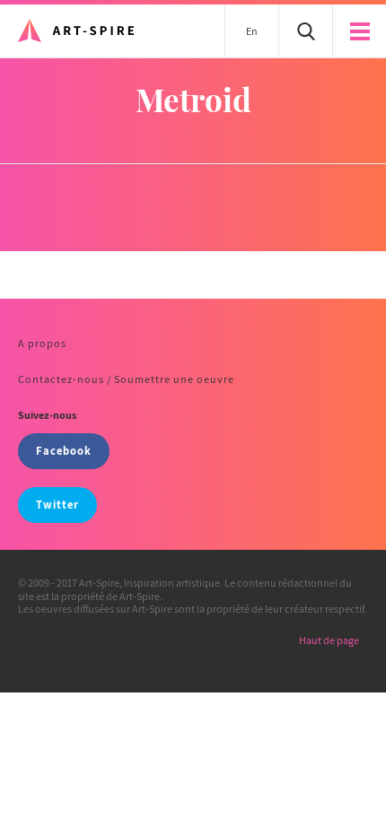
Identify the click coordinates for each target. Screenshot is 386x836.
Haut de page (329, 640)
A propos (42, 343)
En (252, 31)
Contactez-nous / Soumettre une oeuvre (126, 379)
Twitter (57, 504)
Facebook (64, 450)
